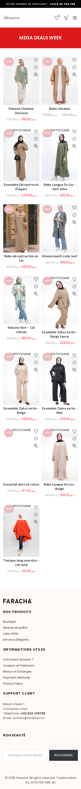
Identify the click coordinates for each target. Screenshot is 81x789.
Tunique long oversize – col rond (21, 562)
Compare (35, 67)
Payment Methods (16, 677)
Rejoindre (63, 755)
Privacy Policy (13, 683)
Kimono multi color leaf (59, 256)
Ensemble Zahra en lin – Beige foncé (59, 334)
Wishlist (59, 16)
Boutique (9, 622)
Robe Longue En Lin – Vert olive (60, 187)
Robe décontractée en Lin (21, 258)
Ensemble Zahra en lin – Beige (21, 410)
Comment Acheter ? (18, 659)
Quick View (35, 74)
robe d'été (10, 634)
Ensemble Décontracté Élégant (21, 187)
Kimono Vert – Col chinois (21, 330)
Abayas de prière (15, 628)
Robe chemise (59, 108)
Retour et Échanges (17, 671)
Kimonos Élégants (16, 640)
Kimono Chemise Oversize (21, 111)
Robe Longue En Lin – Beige (60, 486)
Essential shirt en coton (21, 484)
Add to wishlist (35, 60)
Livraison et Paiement (18, 665)
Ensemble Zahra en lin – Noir (59, 410)
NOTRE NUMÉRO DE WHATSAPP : (40, 4)
